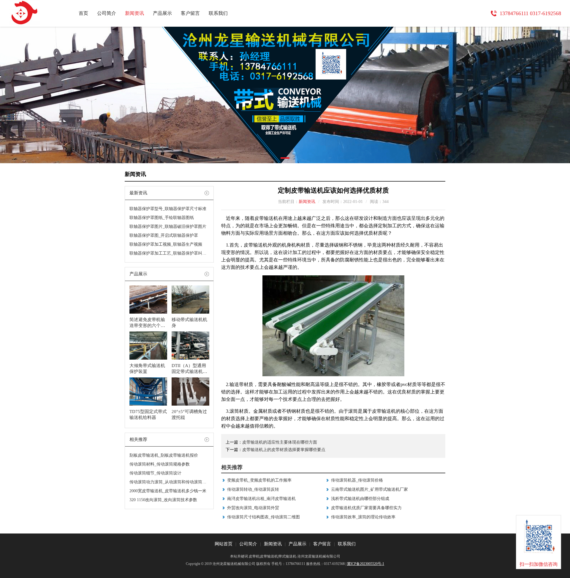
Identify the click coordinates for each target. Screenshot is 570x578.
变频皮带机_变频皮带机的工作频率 (259, 480)
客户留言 (190, 13)
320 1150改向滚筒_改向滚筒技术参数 (163, 500)
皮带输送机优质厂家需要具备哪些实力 (366, 508)
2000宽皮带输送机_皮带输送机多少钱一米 (167, 491)
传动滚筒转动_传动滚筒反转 (253, 489)
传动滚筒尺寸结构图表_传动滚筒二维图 (263, 517)
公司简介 (106, 13)
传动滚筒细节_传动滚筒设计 (155, 473)
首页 (83, 13)
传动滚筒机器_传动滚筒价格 (357, 480)
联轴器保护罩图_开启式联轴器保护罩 (163, 235)
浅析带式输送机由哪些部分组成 (360, 498)
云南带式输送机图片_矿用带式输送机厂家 (369, 489)
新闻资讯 (134, 13)
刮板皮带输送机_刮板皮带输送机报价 (163, 455)
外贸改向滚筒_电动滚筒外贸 (253, 508)
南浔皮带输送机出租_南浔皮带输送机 (261, 498)
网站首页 (223, 544)
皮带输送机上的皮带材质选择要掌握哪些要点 (283, 449)
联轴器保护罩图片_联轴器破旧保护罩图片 (167, 226)
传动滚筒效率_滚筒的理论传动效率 (363, 517)
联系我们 (218, 13)
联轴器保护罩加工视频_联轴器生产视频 (165, 244)
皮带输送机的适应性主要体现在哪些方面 (279, 442)
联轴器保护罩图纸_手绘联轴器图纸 (161, 217)
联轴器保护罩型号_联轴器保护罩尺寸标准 (167, 209)
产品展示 (162, 13)
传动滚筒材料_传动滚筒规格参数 (159, 464)
